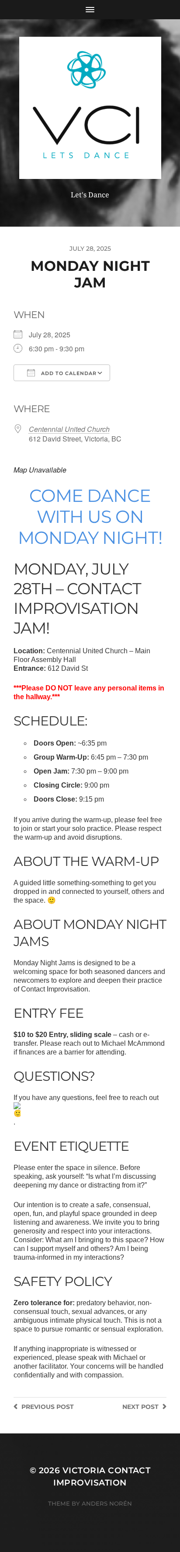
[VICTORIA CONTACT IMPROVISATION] (90, 108)
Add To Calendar (68, 373)
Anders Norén (107, 1503)
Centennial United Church (69, 429)
